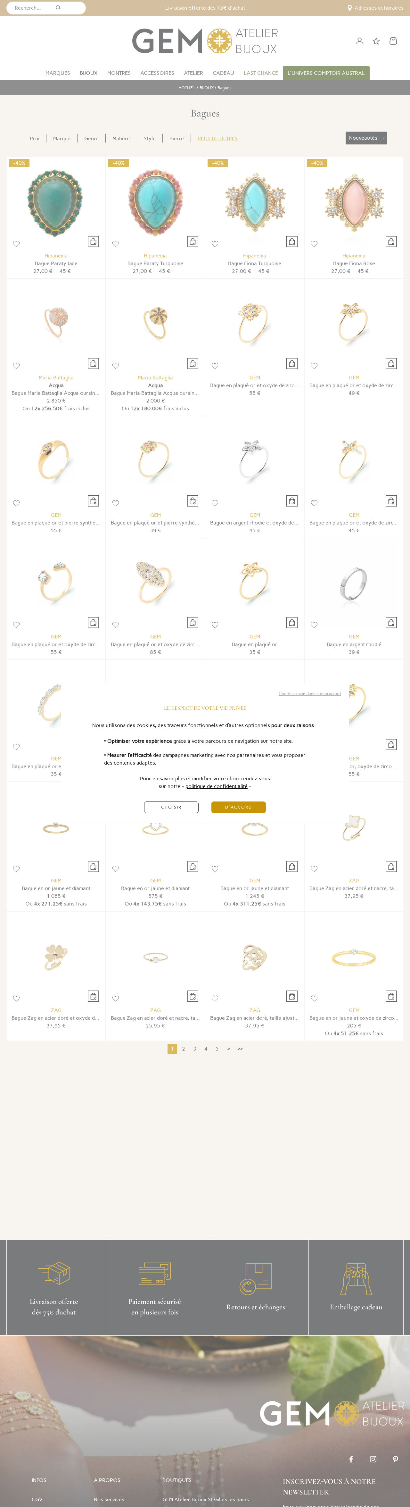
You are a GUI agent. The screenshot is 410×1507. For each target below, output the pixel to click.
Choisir (171, 807)
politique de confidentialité (216, 786)
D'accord (238, 807)
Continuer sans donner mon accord (310, 693)
